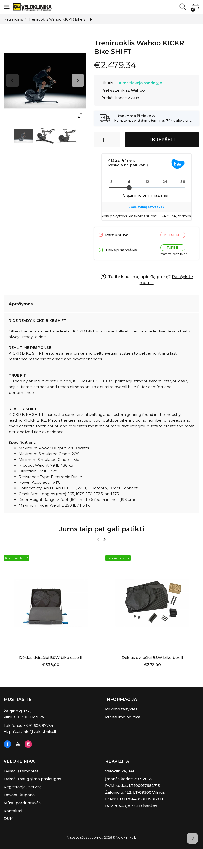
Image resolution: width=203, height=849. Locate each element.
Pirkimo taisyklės (121, 709)
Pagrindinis (13, 19)
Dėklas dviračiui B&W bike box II (152, 657)
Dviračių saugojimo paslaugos (32, 778)
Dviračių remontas (21, 771)
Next (78, 80)
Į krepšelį (162, 139)
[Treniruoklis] (23, 136)
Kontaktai (13, 810)
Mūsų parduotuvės (22, 802)
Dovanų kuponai (19, 794)
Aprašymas (21, 303)
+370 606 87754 (38, 725)
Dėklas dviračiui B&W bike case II (50, 657)
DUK (8, 818)
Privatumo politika (122, 717)
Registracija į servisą (23, 786)
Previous (12, 80)
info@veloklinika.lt (39, 731)
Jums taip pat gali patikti (101, 529)
